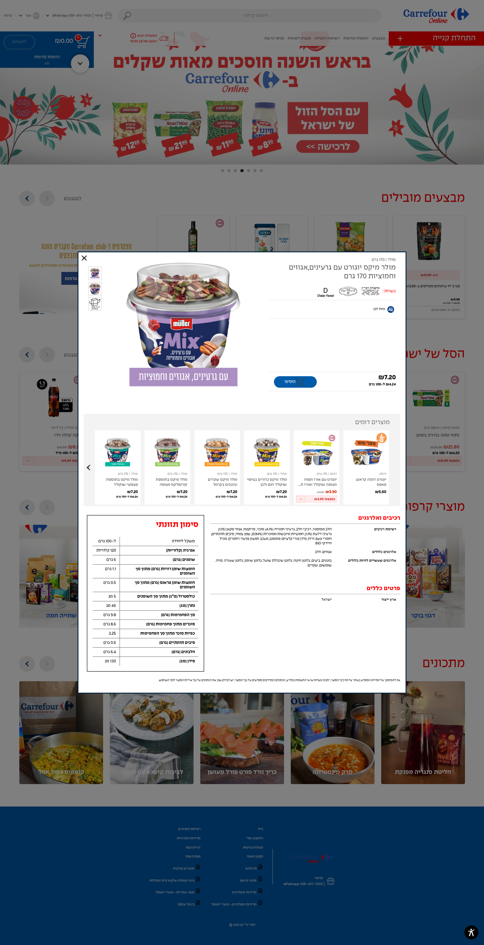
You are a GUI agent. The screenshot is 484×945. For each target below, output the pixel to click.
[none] (366, 467)
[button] (183, 327)
